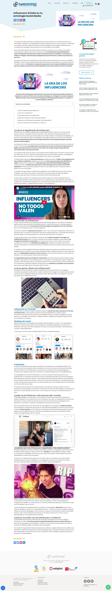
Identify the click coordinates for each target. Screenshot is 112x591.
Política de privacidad (18, 583)
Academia (75, 3)
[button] (72, 104)
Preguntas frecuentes (42, 582)
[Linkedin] (92, 581)
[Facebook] (85, 581)
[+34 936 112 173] (83, 5)
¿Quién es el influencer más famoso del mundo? (31, 118)
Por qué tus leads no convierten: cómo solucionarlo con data (88, 105)
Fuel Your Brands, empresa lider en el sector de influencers (42, 179)
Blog (82, 3)
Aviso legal (15, 582)
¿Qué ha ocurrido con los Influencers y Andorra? (31, 123)
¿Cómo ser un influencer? (25, 113)
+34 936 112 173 (88, 5)
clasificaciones (53, 166)
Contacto (88, 3)
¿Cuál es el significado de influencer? (28, 110)
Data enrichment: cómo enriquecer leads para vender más (89, 94)
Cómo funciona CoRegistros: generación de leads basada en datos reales (88, 83)
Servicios (65, 3)
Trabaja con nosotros (43, 584)
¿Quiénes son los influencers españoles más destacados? (34, 120)
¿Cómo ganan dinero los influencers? (28, 115)
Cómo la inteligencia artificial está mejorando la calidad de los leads (88, 99)
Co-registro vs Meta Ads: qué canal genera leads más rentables (89, 110)
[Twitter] (88, 581)
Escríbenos (40, 581)
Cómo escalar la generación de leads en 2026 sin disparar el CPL (88, 88)
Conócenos (57, 3)
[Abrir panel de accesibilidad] (3, 588)
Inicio (49, 3)
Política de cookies (17, 585)
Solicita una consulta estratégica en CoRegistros (45, 96)
